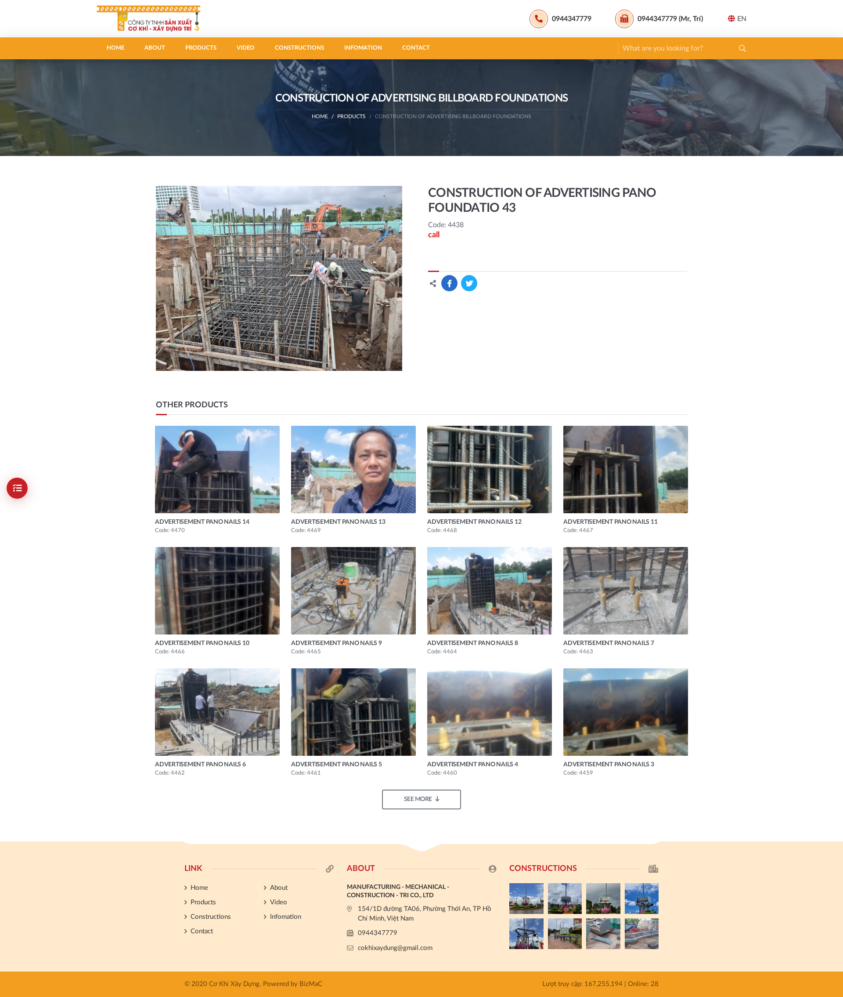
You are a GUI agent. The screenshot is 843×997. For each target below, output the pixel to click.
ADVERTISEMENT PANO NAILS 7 (608, 643)
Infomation (363, 48)
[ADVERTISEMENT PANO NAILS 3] (625, 712)
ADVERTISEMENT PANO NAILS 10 (202, 643)
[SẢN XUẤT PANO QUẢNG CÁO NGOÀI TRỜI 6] (642, 933)
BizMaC (310, 984)
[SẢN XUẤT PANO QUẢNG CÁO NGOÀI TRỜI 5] (526, 898)
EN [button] (741, 18)
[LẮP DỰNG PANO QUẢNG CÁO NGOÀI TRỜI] (565, 933)
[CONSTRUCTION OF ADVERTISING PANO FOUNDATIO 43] (279, 278)
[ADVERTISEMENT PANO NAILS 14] (217, 469)
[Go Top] (832, 722)
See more (418, 799)
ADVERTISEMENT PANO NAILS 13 (338, 522)
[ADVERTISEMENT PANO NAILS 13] (353, 469)
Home (115, 48)
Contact (416, 48)
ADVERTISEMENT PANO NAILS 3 (608, 764)
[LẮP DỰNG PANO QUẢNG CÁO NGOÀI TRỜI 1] (526, 933)
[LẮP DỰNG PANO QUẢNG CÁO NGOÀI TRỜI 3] (603, 898)
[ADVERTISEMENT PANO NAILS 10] (217, 590)
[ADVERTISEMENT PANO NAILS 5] (353, 712)
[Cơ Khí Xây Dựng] (151, 18)
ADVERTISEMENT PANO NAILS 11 (610, 522)
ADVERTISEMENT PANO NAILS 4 (472, 764)
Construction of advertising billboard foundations (453, 116)
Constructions (299, 48)
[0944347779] (832, 677)
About (154, 48)
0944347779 (377, 933)
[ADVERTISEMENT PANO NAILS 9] (353, 590)
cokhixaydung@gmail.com (395, 948)
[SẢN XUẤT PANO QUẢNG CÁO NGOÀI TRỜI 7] (603, 933)
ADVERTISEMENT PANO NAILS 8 (472, 643)
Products (200, 48)
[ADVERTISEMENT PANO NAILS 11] (625, 469)
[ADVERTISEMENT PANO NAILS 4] (489, 712)
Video (246, 48)
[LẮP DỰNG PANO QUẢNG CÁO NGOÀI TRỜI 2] (642, 898)
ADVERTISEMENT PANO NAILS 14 (202, 522)
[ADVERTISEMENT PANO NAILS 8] (489, 590)
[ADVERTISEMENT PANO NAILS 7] (625, 590)
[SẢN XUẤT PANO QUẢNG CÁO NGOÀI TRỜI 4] (565, 898)
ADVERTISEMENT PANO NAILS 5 (336, 764)
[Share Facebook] (449, 283)
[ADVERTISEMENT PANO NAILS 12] (489, 469)
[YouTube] (832, 707)
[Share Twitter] (469, 283)
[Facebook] (832, 692)
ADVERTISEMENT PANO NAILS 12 (474, 522)
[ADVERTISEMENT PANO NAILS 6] (217, 712)
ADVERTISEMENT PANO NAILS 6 (200, 764)
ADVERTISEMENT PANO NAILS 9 (336, 643)
